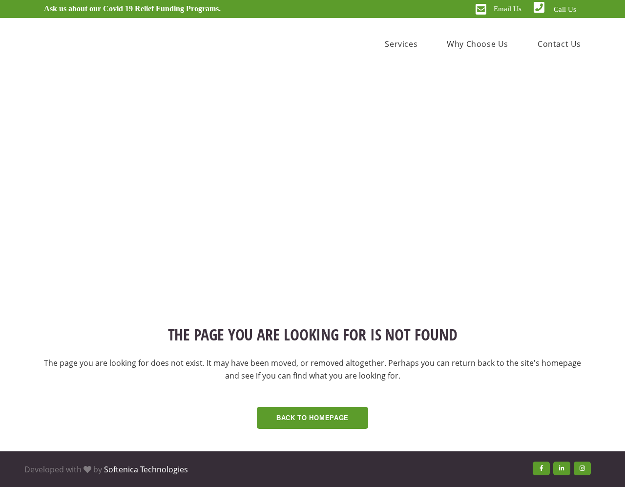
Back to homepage (312, 418)
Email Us (507, 9)
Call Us (565, 9)
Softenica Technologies (146, 469)
